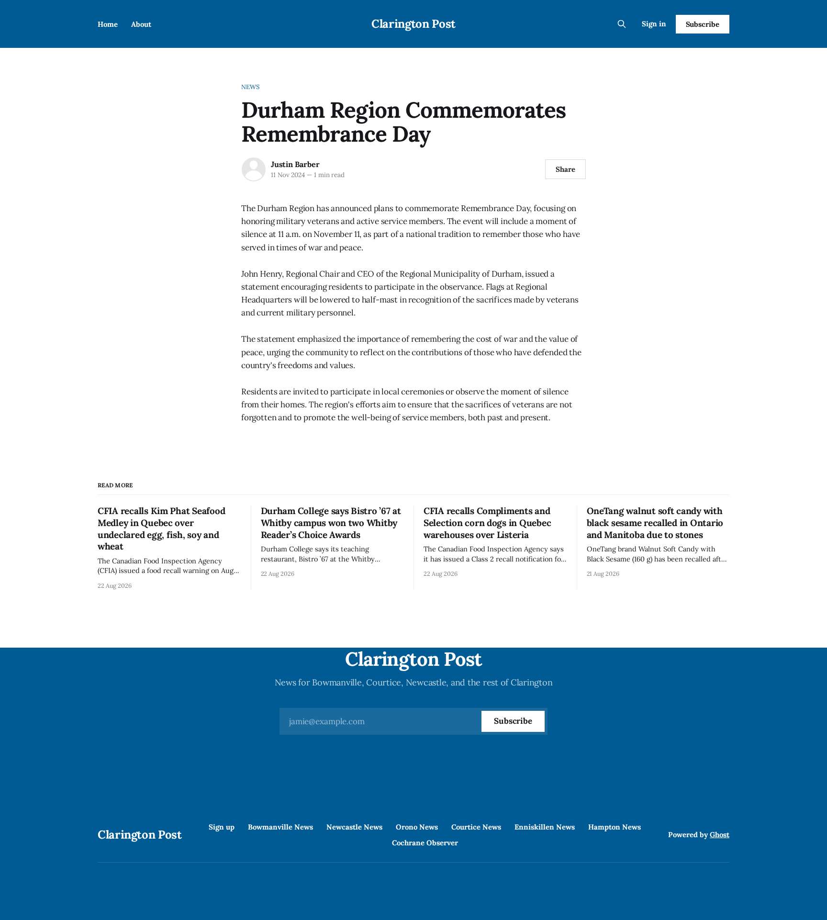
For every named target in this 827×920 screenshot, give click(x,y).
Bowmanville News (280, 826)
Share (565, 169)
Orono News (417, 826)
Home (108, 24)
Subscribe (702, 24)
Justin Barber (295, 164)
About (141, 24)
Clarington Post (413, 23)
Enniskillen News (544, 826)
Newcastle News (354, 826)
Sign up (222, 826)
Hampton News (614, 826)
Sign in (654, 23)
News (250, 87)
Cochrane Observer (425, 842)
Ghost (719, 834)
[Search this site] (621, 24)
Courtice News (476, 826)
